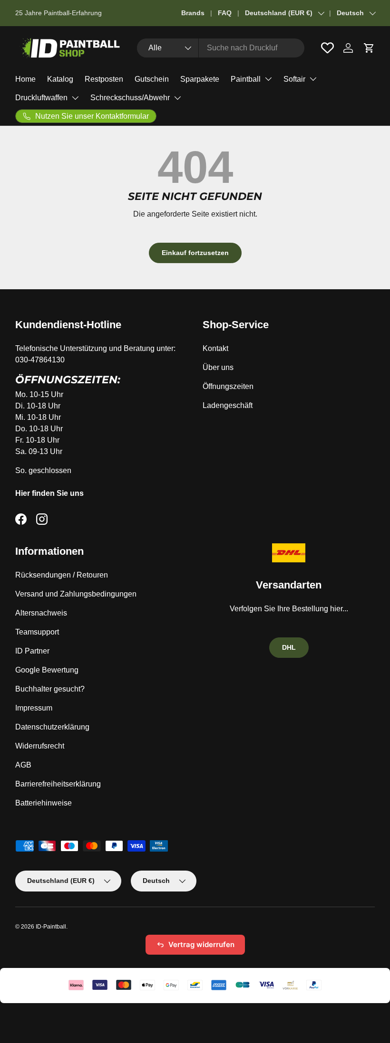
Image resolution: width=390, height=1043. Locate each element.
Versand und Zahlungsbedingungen (75, 594)
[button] (369, 48)
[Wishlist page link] (327, 47)
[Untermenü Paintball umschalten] (268, 79)
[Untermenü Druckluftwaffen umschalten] (75, 98)
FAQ (225, 13)
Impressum (33, 708)
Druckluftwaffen (41, 98)
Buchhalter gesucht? (50, 689)
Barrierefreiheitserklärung (58, 784)
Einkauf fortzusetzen (195, 252)
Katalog (60, 79)
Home (25, 79)
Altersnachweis (41, 613)
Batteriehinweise (43, 803)
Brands (193, 13)
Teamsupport (37, 632)
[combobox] (220, 47)
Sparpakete (199, 79)
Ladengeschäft (228, 405)
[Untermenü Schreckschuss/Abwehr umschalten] (177, 98)
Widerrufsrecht (39, 746)
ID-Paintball (51, 926)
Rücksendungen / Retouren (61, 575)
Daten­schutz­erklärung (52, 727)
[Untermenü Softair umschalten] (313, 79)
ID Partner (32, 651)
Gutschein (152, 79)
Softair (294, 79)
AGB (23, 765)
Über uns (218, 367)
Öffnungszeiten (228, 386)
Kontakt (215, 348)
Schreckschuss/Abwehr (130, 98)
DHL (289, 647)
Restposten (104, 79)
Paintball (246, 79)
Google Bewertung (46, 670)
